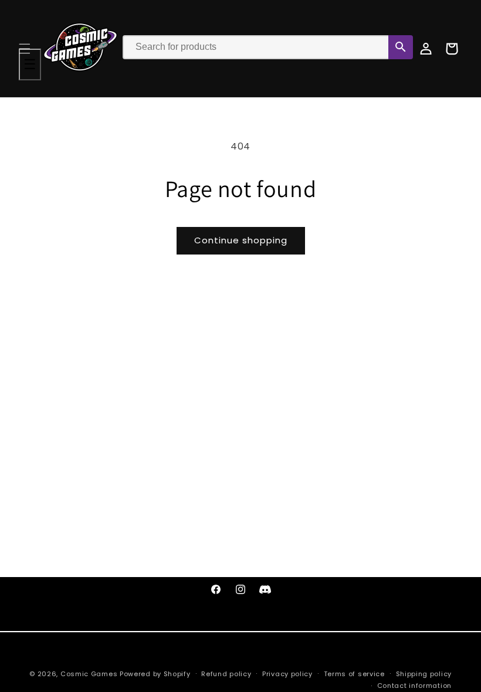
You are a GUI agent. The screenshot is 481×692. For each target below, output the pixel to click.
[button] (25, 49)
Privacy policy (287, 674)
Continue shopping (240, 240)
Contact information (414, 685)
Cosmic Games (88, 674)
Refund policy (226, 674)
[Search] (400, 47)
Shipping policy (424, 674)
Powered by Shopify (155, 674)
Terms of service (354, 674)
